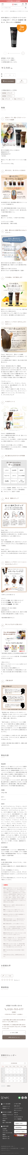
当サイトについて (18, 1110)
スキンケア (5, 1118)
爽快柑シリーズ (6, 1108)
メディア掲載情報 (18, 1119)
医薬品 (4, 1120)
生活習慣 (4, 1128)
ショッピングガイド (18, 1108)
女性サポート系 (6, 1136)
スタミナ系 (5, 1130)
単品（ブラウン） (18, 99)
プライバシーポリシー (6, 1150)
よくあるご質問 (14, 1032)
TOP (2, 11)
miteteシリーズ (6, 1106)
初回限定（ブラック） (7, 93)
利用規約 (22, 1148)
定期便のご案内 (19, 1123)
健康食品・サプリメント (8, 1114)
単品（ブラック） (6, 99)
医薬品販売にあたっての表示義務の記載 (9, 1148)
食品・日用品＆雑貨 (7, 1122)
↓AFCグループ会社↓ (20, 1131)
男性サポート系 (6, 1138)
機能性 (4, 1134)
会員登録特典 (18, 1127)
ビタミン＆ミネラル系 (7, 1132)
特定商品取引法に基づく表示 (7, 1146)
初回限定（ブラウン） (7, 96)
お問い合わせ (17, 1106)
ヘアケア (7, 11)
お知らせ (16, 1112)
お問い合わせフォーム (14, 1037)
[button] (23, 53)
